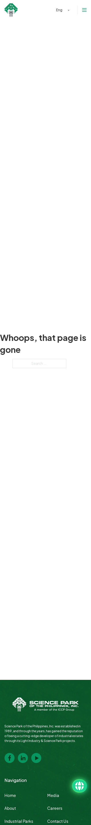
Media (53, 795)
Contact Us (57, 821)
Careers (54, 808)
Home (10, 795)
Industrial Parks (18, 821)
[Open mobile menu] (84, 10)
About (10, 808)
